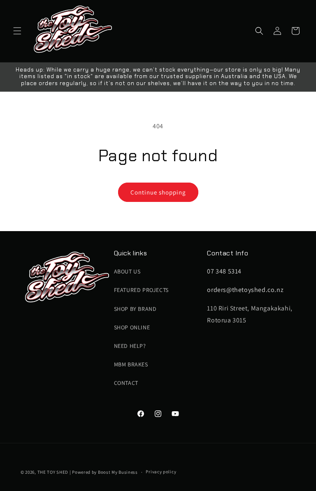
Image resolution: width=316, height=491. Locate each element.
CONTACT (126, 383)
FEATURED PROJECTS (141, 290)
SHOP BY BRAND (135, 309)
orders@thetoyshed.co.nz (245, 289)
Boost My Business (118, 472)
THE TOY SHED (52, 472)
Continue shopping (158, 192)
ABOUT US (127, 271)
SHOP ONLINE (132, 327)
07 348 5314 (224, 271)
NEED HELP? (130, 346)
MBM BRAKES (131, 364)
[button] (17, 31)
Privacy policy (161, 472)
